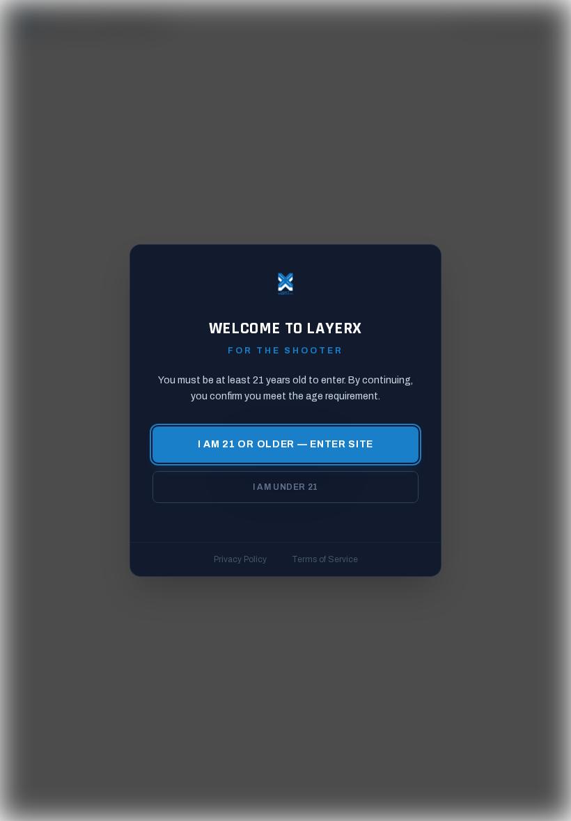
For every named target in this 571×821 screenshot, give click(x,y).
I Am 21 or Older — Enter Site (285, 444)
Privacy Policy (240, 559)
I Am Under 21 (285, 487)
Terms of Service (325, 559)
